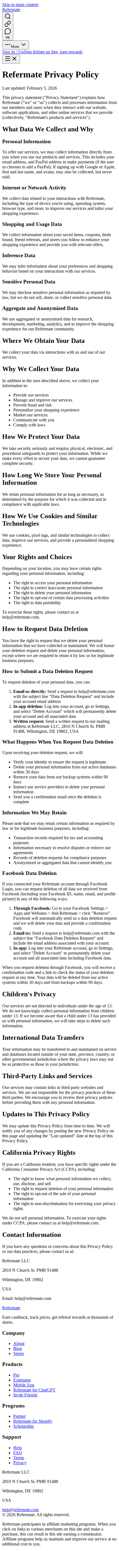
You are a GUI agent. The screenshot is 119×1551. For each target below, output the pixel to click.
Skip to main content (20, 4)
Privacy (20, 1462)
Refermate (11, 1307)
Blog (17, 1348)
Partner (19, 1416)
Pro (16, 1375)
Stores (18, 1353)
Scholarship (23, 1426)
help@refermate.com (20, 1509)
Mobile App (23, 1385)
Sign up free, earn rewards (59, 51)
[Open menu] (11, 59)
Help (17, 1447)
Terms (18, 1457)
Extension (22, 1380)
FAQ (17, 1452)
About (18, 1343)
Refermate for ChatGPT (34, 1390)
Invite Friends (25, 1395)
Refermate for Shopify (32, 1421)
